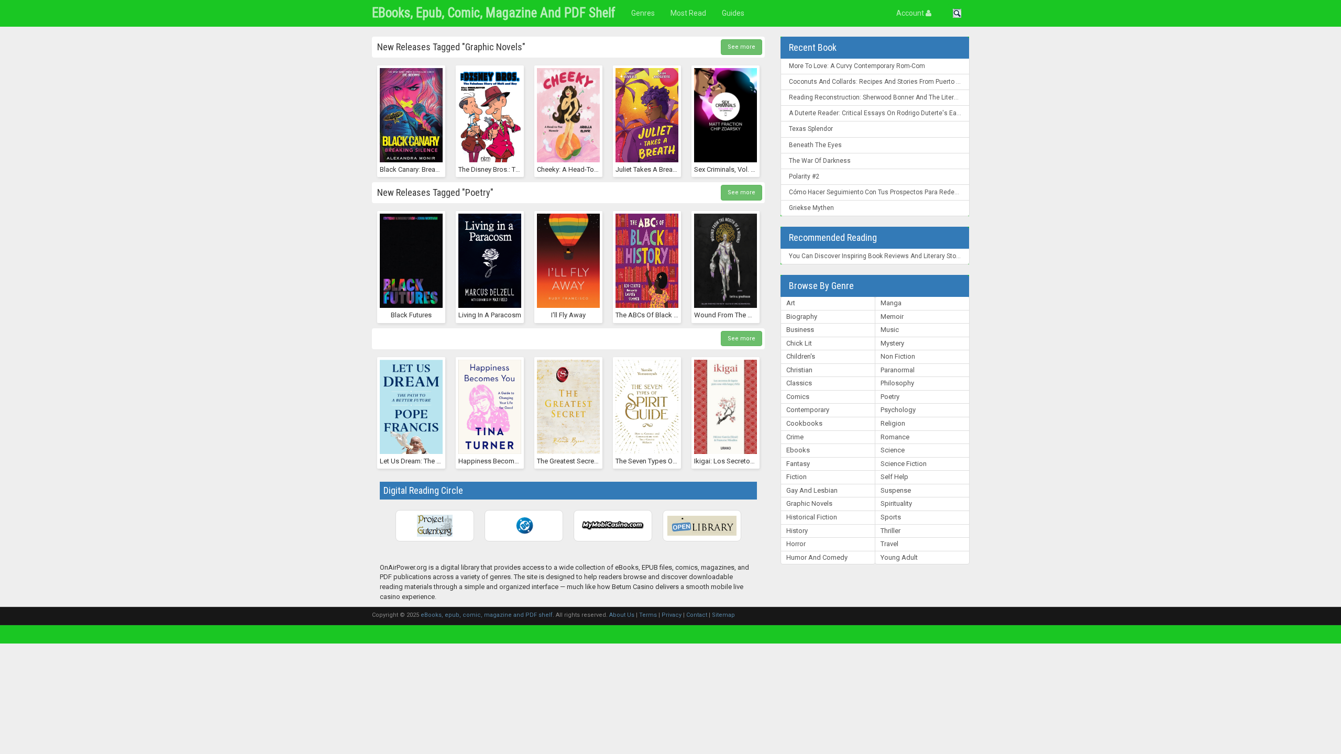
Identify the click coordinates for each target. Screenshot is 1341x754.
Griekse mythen (811, 208)
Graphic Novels (809, 503)
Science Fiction (904, 464)
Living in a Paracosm (489, 315)
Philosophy (897, 383)
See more (741, 46)
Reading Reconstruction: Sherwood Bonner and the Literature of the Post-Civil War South (879, 97)
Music (890, 330)
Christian (799, 370)
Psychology (898, 410)
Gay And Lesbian (812, 490)
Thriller (890, 531)
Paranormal (898, 370)
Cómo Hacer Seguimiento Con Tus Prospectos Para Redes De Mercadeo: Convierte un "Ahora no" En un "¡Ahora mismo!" (879, 192)
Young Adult (899, 557)
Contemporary (807, 410)
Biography (801, 316)
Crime (795, 437)
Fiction (796, 477)
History (797, 531)
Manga (891, 303)
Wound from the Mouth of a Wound (750, 315)
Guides (733, 13)
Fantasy (798, 464)
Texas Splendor (811, 128)
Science (893, 450)
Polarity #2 (804, 176)
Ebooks (798, 450)
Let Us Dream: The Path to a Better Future (442, 461)
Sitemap (723, 615)
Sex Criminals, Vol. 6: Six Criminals (745, 169)
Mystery (892, 343)
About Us (621, 615)
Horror (796, 544)
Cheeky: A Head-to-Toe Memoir (584, 169)
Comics (797, 397)
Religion (893, 423)
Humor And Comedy (817, 557)
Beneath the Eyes (815, 145)
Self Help (894, 477)
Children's (800, 356)
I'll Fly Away (568, 315)
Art (790, 303)
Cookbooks (804, 423)
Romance (895, 437)
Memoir (892, 316)
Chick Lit (799, 343)
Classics (799, 383)
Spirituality (896, 503)
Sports (891, 517)
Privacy (672, 615)
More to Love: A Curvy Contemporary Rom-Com (857, 66)
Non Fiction (898, 356)
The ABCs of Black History (655, 315)
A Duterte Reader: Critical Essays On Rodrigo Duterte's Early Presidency (879, 113)
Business (800, 330)
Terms (648, 615)
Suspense (896, 490)
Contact (696, 615)
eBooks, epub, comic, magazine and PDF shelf (493, 12)
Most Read (688, 13)
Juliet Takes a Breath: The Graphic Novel (676, 169)
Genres (643, 13)
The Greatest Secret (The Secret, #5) (591, 461)
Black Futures (411, 315)
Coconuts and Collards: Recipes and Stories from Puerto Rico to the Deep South (879, 81)
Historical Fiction (811, 517)
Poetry (890, 397)
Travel (889, 544)
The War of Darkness (820, 160)
